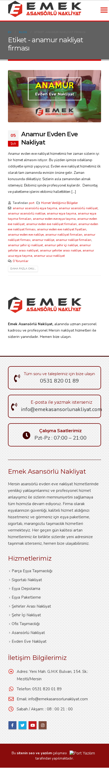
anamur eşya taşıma (61, 213)
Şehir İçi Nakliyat (26, 615)
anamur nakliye (43, 240)
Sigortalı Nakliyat (27, 580)
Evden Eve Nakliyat (29, 641)
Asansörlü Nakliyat (28, 632)
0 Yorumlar (20, 261)
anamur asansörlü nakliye (26, 213)
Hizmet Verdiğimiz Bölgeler (59, 203)
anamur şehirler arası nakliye (60, 250)
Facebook (12, 725)
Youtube (33, 725)
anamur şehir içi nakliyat (25, 245)
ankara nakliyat (11, 770)
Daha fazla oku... (23, 269)
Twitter (22, 725)
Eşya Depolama (26, 588)
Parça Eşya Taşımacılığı (32, 571)
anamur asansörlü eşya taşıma (35, 208)
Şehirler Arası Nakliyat (31, 606)
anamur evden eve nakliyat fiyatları (61, 229)
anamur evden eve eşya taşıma (54, 219)
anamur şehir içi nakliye (61, 245)
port (31, 203)
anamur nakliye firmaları (73, 240)
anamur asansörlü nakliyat (78, 208)
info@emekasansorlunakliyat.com (58, 699)
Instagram (43, 725)
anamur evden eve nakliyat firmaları (51, 224)
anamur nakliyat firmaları (63, 234)
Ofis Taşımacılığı (26, 623)
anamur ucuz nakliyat (49, 256)
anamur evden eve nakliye (26, 234)
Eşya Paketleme (26, 597)
